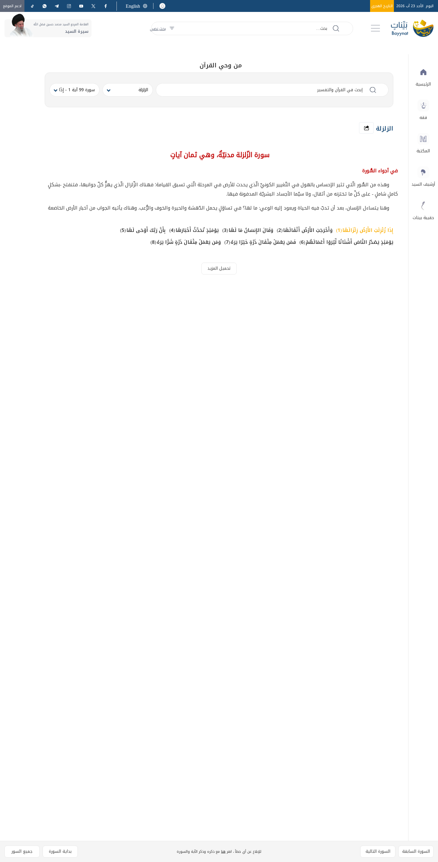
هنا (223, 851)
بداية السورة (60, 851)
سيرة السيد (76, 31)
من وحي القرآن (221, 65)
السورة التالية (378, 851)
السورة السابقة (416, 851)
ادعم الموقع (12, 6)
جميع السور (22, 851)
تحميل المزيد (219, 268)
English (133, 6)
